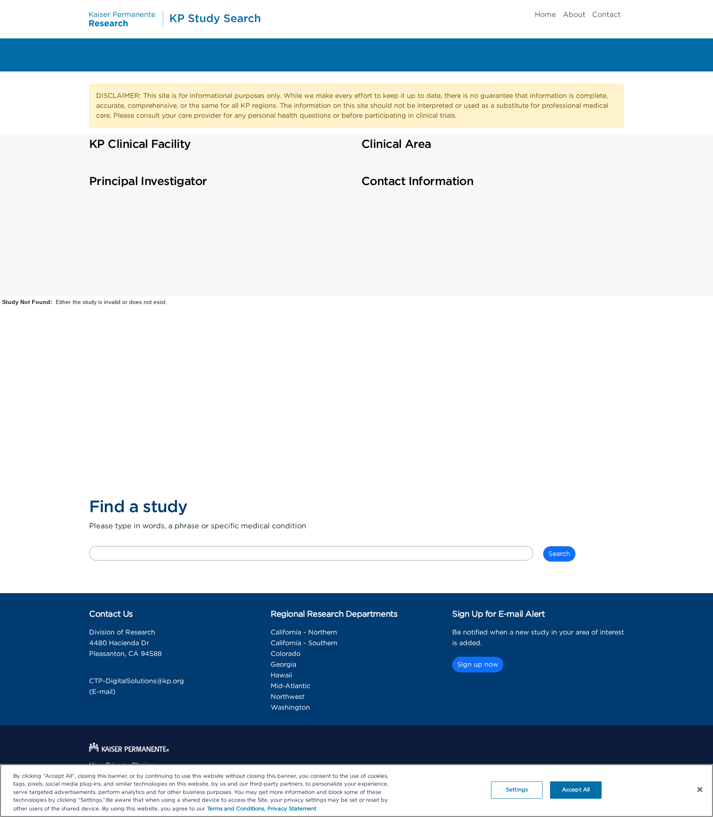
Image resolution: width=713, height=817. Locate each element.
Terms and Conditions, (236, 808)
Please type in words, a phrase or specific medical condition (197, 526)
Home (545, 15)
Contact (606, 15)
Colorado (285, 654)
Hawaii (281, 675)
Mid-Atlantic (290, 686)
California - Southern (304, 643)
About (574, 15)
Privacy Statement (291, 808)
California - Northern (304, 632)
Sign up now (477, 664)
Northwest (288, 697)
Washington (290, 707)
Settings (517, 790)
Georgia (283, 664)
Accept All (576, 790)
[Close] (700, 790)
